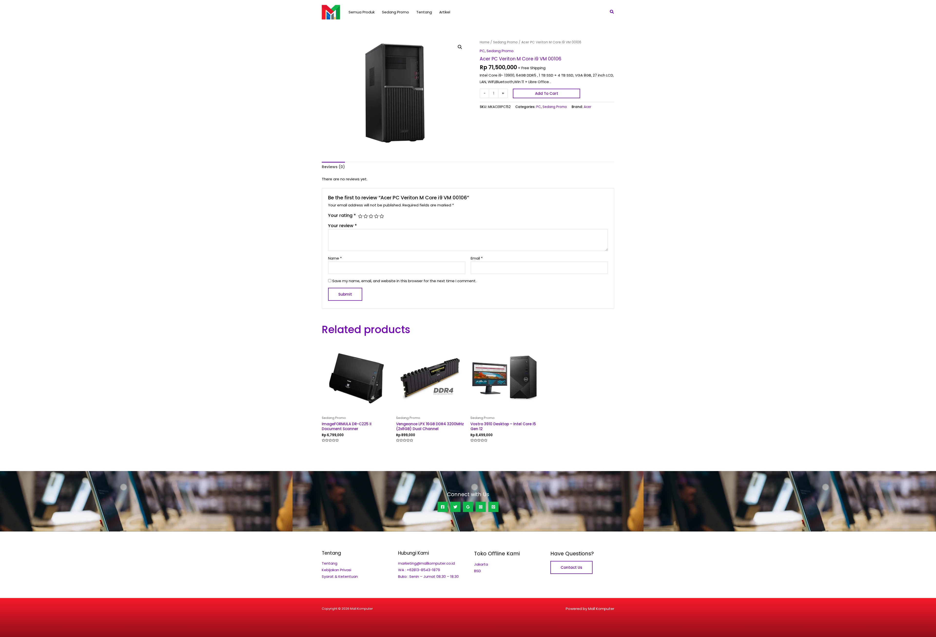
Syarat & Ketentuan (340, 576)
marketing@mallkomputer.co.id (426, 563)
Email (477, 258)
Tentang (424, 12)
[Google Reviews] (468, 507)
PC (482, 50)
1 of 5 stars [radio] (360, 216)
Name (335, 258)
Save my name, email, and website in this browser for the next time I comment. (404, 280)
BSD (477, 570)
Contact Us (571, 567)
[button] (612, 12)
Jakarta (481, 564)
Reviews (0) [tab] (333, 166)
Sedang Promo (395, 12)
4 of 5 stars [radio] (376, 216)
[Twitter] (455, 507)
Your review (342, 225)
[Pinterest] (493, 507)
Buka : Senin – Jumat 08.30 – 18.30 (428, 576)
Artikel (444, 12)
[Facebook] (443, 507)
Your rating (342, 215)
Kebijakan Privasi (336, 569)
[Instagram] (481, 507)
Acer (587, 107)
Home (484, 42)
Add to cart (546, 93)
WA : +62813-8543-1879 (419, 569)
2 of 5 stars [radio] (365, 216)
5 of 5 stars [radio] (382, 216)
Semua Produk (362, 12)
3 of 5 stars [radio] (371, 216)
